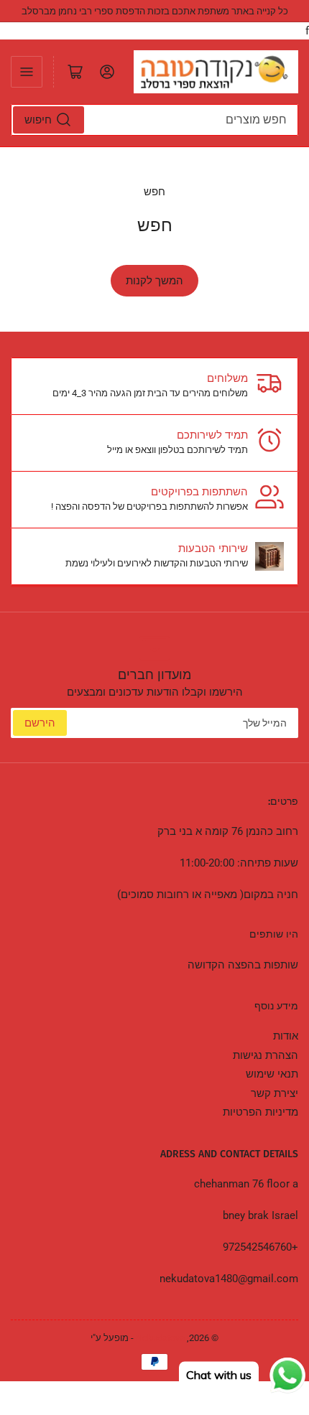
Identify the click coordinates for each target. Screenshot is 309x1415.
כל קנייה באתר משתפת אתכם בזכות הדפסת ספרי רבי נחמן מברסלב (155, 11)
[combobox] (154, 120)
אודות (285, 1035)
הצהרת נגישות (265, 1055)
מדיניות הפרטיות (260, 1112)
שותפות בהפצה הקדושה (243, 964)
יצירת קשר (274, 1093)
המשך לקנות (154, 280)
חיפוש (38, 119)
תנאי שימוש (272, 1074)
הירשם (39, 722)
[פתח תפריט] (26, 72)
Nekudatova (160, 1337)
